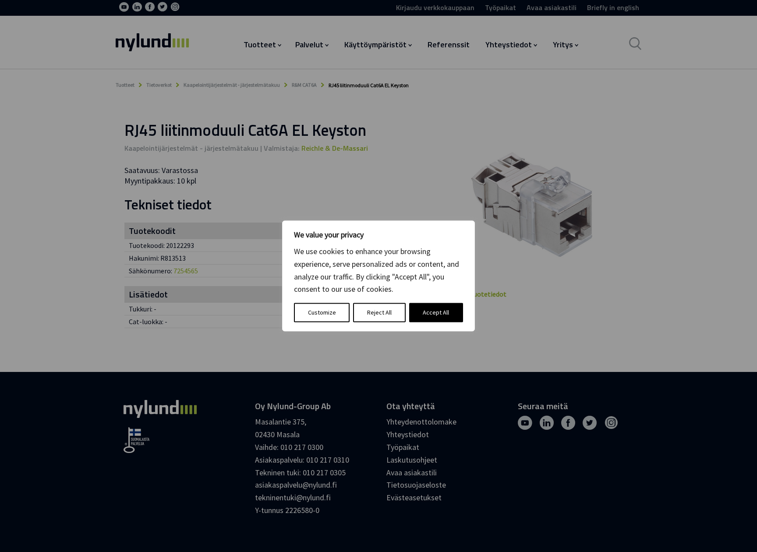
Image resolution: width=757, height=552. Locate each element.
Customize (322, 313)
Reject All (379, 313)
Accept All (436, 313)
